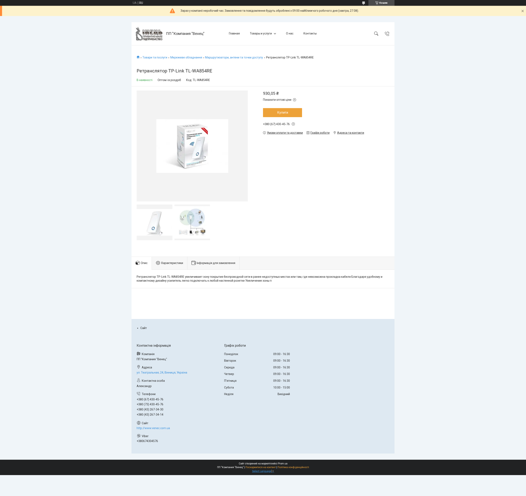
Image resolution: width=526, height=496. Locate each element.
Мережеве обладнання (186, 57)
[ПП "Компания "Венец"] (149, 33)
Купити (282, 112)
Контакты (310, 33)
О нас (289, 33)
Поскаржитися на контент (261, 467)
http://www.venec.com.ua (153, 428)
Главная (234, 33)
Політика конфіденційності (293, 467)
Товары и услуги (261, 33)
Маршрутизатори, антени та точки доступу (234, 57)
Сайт (143, 328)
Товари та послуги (154, 57)
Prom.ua (282, 463)
